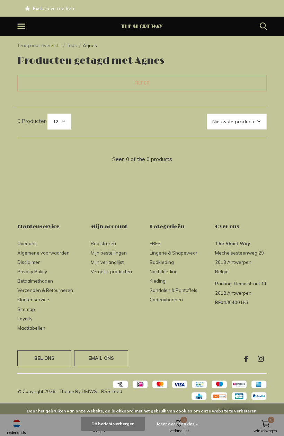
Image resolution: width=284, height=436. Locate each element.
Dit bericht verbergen (112, 423)
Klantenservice (33, 299)
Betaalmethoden (35, 281)
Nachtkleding (164, 271)
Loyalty (25, 318)
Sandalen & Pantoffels (173, 290)
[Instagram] (261, 358)
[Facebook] (246, 358)
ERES (155, 243)
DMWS (89, 391)
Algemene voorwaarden (43, 253)
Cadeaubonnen (166, 299)
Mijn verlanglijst (107, 262)
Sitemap (26, 309)
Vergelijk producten (111, 271)
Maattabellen (31, 328)
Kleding (158, 281)
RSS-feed (111, 391)
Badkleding (162, 262)
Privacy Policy (32, 271)
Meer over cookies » (177, 423)
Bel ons (44, 358)
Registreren (103, 243)
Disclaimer (28, 262)
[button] (22, 26)
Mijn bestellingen (109, 253)
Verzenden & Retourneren (45, 290)
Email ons (101, 358)
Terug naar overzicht (39, 45)
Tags (72, 45)
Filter (142, 83)
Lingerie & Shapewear (173, 253)
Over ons (27, 243)
